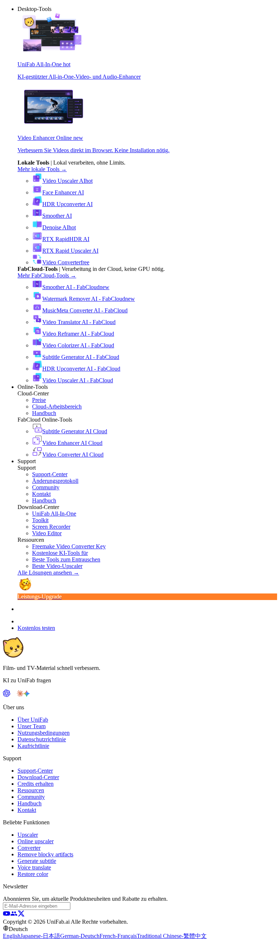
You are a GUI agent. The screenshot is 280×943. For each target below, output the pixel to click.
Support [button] (27, 461)
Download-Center (38, 777)
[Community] (14, 915)
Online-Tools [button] (33, 387)
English (11, 936)
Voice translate (34, 867)
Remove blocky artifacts (45, 854)
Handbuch (30, 803)
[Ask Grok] (33, 695)
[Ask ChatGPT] (6, 695)
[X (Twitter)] (21, 915)
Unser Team (32, 726)
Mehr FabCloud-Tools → (47, 275)
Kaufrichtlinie (33, 746)
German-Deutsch (80, 936)
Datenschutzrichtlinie (42, 739)
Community (31, 797)
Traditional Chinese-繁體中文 (172, 936)
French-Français (118, 936)
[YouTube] (6, 915)
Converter (29, 848)
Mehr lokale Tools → (42, 169)
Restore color (33, 874)
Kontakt (27, 810)
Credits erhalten (36, 784)
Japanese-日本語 (40, 936)
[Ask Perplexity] (13, 695)
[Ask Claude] (20, 695)
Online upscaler (36, 841)
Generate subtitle (37, 861)
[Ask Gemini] (26, 695)
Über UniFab (33, 720)
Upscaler (28, 835)
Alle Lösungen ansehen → (48, 572)
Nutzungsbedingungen (44, 733)
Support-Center (35, 771)
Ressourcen (31, 790)
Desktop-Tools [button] (34, 9)
